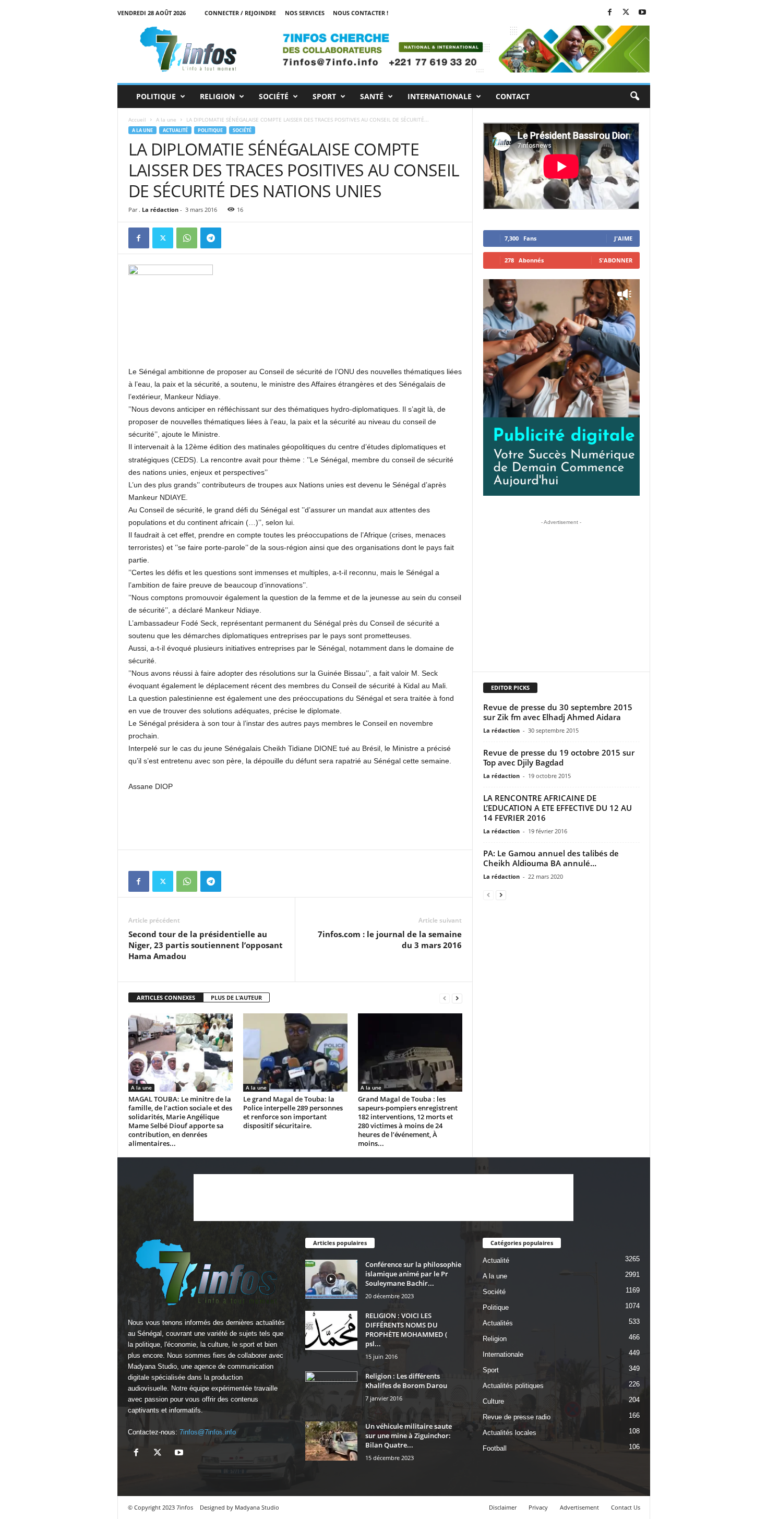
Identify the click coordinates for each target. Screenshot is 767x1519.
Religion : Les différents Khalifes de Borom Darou (406, 1380)
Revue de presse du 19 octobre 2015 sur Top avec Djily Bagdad (558, 757)
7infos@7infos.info (207, 1432)
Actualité (175, 130)
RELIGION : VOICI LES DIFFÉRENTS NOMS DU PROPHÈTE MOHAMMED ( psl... (406, 1329)
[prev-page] (444, 997)
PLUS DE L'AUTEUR (236, 997)
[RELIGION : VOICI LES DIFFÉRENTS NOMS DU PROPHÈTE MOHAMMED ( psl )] (331, 1330)
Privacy (538, 1507)
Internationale (440, 96)
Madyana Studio (152, 1366)
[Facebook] (610, 12)
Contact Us (625, 1507)
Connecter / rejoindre (240, 13)
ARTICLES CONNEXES (166, 997)
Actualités (498, 1323)
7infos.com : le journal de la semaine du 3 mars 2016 (390, 939)
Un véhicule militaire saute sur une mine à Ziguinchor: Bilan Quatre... (408, 1435)
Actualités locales (509, 1433)
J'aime (623, 238)
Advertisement (579, 1507)
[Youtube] (642, 12)
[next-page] (457, 997)
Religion (217, 96)
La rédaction (160, 209)
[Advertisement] (295, 338)
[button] (634, 96)
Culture (493, 1401)
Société (274, 96)
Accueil (137, 119)
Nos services (305, 13)
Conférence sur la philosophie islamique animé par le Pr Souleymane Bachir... (413, 1274)
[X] (626, 12)
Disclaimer (503, 1507)
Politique (156, 96)
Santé (372, 96)
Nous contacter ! (360, 13)
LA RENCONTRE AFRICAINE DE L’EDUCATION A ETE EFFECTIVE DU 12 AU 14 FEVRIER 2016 (557, 808)
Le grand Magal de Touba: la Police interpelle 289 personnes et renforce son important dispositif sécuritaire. (293, 1112)
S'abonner (615, 260)
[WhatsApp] (186, 238)
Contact (513, 96)
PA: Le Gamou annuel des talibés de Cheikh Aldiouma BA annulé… (551, 858)
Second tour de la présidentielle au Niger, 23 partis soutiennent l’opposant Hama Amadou (205, 945)
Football (495, 1448)
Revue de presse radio (516, 1417)
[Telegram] (210, 238)
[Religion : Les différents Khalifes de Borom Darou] (331, 1390)
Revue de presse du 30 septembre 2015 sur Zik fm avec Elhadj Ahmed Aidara (557, 712)
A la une (166, 119)
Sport (324, 96)
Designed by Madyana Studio (239, 1507)
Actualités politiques (513, 1386)
